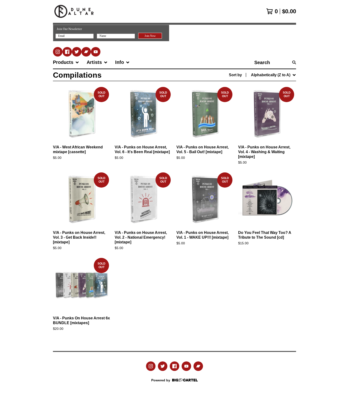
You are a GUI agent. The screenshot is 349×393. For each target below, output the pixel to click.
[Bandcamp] (86, 52)
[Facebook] (67, 52)
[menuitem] (66, 62)
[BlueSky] (76, 52)
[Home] (74, 11)
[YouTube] (95, 52)
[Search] (294, 62)
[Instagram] (57, 52)
